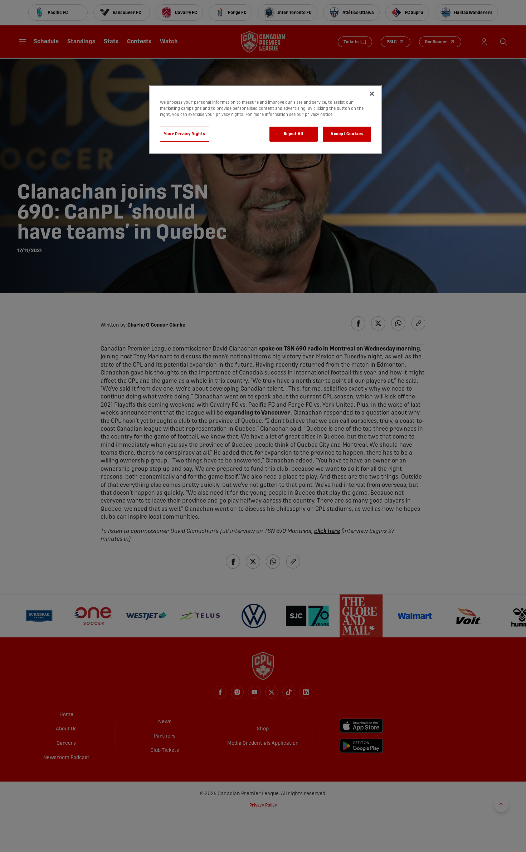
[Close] (372, 94)
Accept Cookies (347, 134)
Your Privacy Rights (184, 134)
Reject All (293, 134)
